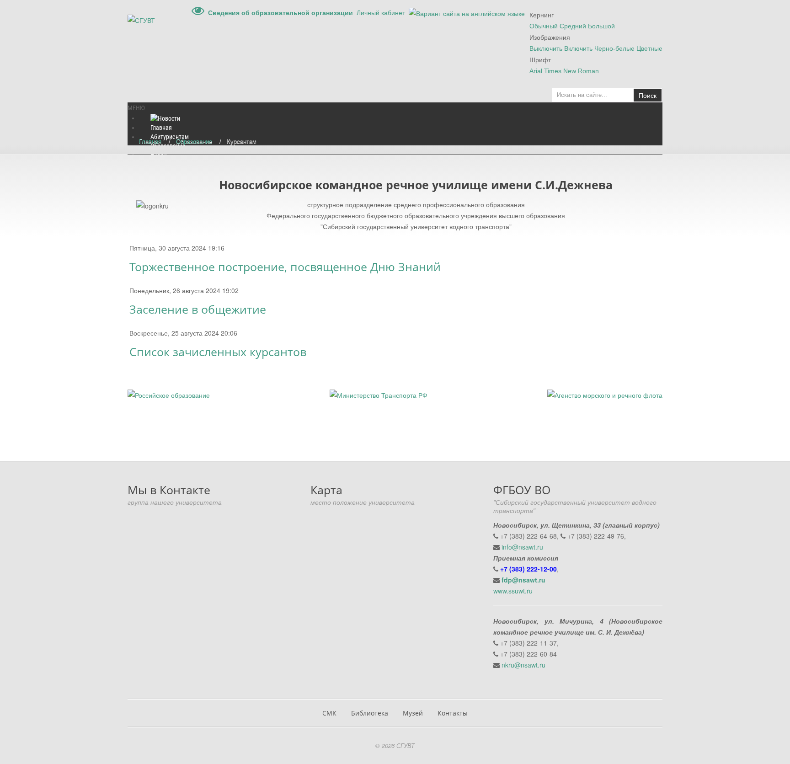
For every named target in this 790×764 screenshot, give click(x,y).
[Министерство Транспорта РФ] (378, 394)
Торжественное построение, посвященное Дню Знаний (285, 266)
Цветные (649, 48)
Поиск (648, 95)
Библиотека (369, 713)
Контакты (453, 713)
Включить (578, 48)
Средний (573, 26)
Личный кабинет (381, 12)
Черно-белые (614, 48)
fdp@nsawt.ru (523, 579)
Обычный (543, 26)
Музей (413, 713)
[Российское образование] (169, 394)
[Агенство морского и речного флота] (604, 394)
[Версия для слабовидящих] (198, 12)
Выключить (545, 48)
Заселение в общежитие (197, 309)
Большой (601, 26)
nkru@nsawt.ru (523, 664)
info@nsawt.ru (522, 546)
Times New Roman (571, 71)
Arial (535, 71)
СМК (329, 713)
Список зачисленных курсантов (217, 351)
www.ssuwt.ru (513, 590)
